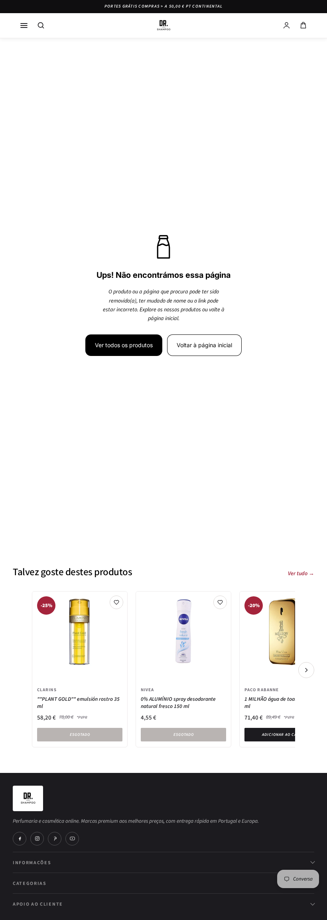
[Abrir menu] (24, 25)
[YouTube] (72, 838)
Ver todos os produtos (124, 345)
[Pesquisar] (41, 25)
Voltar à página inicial (204, 345)
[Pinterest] (54, 838)
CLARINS (47, 689)
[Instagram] (37, 838)
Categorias (30, 883)
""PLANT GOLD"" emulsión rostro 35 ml (78, 703)
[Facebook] (19, 838)
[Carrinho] (303, 25)
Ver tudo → (301, 574)
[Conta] (286, 25)
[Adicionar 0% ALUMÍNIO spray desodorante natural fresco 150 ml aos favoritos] (220, 602)
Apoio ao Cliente (38, 904)
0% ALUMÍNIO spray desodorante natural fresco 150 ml (178, 703)
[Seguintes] (306, 670)
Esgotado (80, 734)
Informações (32, 862)
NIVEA (147, 689)
